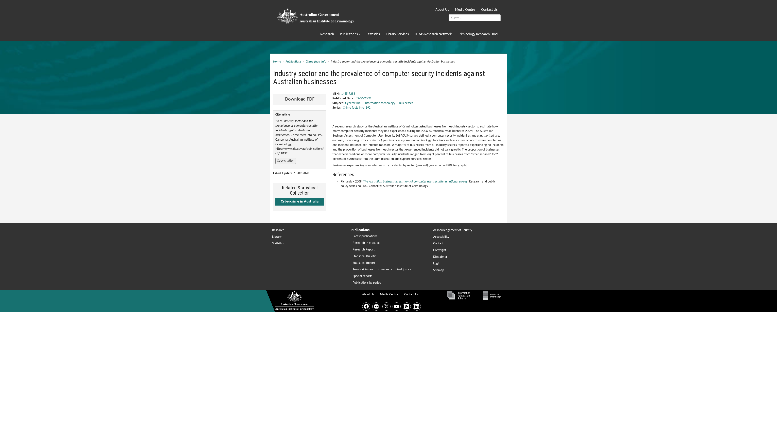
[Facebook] (366, 306)
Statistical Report (364, 263)
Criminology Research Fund (478, 34)
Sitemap (438, 270)
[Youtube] (397, 306)
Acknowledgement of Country (452, 230)
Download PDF (299, 99)
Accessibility (441, 237)
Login (436, 263)
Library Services (397, 34)
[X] (386, 306)
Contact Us (489, 10)
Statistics (373, 34)
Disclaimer (440, 257)
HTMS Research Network (433, 34)
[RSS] (407, 306)
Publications (349, 34)
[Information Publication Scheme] (458, 295)
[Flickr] (376, 306)
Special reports (362, 276)
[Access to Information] (493, 295)
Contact (438, 243)
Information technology (379, 103)
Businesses (406, 103)
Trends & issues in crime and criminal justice (382, 269)
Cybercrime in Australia (299, 202)
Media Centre (465, 10)
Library (276, 237)
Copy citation (285, 160)
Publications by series (367, 282)
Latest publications (365, 236)
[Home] (316, 15)
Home (277, 61)
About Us (442, 10)
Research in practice (366, 243)
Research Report (364, 249)
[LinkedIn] (417, 306)
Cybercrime (353, 103)
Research (327, 34)
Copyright (439, 250)
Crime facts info (316, 61)
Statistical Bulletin (364, 256)
